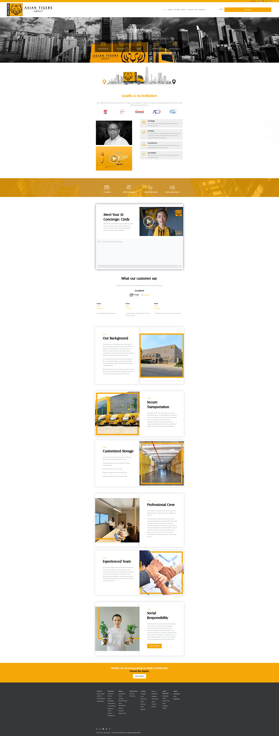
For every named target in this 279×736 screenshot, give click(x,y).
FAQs (164, 703)
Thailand (154, 704)
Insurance (121, 710)
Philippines (154, 693)
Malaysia (143, 709)
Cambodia (143, 693)
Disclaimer (123, 732)
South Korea (155, 699)
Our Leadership (101, 698)
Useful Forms (166, 700)
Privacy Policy (115, 732)
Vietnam (154, 706)
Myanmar (154, 691)
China (142, 696)
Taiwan (153, 701)
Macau (142, 701)
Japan (142, 706)
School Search (111, 706)
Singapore (154, 696)
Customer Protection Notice (133, 732)
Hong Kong (143, 699)
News (174, 696)
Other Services (122, 713)
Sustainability (100, 701)
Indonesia (143, 704)
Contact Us (253, 1)
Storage (121, 708)
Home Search (111, 703)
